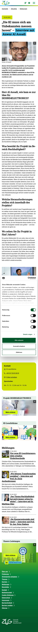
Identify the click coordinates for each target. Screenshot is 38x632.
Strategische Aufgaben (9, 577)
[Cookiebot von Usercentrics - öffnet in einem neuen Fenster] (28, 278)
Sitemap (4, 608)
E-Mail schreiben (11, 377)
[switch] (33, 315)
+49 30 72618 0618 (12, 373)
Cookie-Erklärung (7, 595)
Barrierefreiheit (7, 603)
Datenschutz (6, 598)
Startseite (5, 9)
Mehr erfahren (12, 412)
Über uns (5, 571)
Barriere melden (7, 605)
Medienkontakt (7, 592)
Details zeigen (27, 334)
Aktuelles (14, 9)
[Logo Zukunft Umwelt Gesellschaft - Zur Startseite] (6, 3)
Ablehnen (19, 352)
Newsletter (5, 587)
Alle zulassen (19, 340)
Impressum (5, 600)
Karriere (4, 582)
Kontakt (4, 590)
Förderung (5, 574)
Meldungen (23, 9)
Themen (4, 579)
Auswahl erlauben (19, 346)
